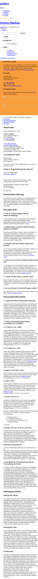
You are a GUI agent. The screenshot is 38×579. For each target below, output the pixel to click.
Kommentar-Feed (12, 53)
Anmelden (10, 50)
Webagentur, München (10, 174)
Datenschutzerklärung (10, 69)
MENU (2, 7)
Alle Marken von (7, 58)
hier (28, 223)
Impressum (7, 119)
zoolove (4, 3)
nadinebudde (3, 27)
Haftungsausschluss (28, 69)
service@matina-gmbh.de (14, 85)
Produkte (6, 12)
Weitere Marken (10, 22)
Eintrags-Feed (11, 52)
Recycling (6, 123)
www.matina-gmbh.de (10, 143)
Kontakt (6, 15)
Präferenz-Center (26, 273)
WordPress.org (11, 55)
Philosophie (7, 10)
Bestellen (6, 14)
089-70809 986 (10, 82)
